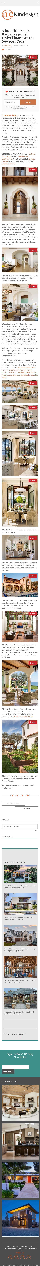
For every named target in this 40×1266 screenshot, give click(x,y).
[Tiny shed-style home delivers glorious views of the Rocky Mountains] (20, 1218)
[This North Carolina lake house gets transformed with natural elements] (20, 1103)
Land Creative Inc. (9, 164)
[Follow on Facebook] (10, 1257)
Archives (24, 1246)
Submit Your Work (9, 1248)
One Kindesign (7, 45)
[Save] (33, 57)
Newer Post (26, 808)
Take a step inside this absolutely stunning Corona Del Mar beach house (18, 918)
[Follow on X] (16, 1257)
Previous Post (14, 803)
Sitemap (20, 1249)
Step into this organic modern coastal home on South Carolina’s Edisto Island (20, 887)
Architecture (12, 47)
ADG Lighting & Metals (23, 716)
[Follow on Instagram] (28, 1257)
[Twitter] (12, 796)
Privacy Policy (22, 1248)
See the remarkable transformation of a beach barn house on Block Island (20, 981)
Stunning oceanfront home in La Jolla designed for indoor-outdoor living (18, 369)
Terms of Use (33, 1248)
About (9, 1246)
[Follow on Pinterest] (22, 1257)
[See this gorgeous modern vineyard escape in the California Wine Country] (20, 1141)
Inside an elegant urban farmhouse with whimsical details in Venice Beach (20, 374)
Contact (31, 1246)
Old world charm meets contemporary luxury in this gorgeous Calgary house (20, 950)
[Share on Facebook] (22, 796)
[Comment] (28, 796)
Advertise (16, 1246)
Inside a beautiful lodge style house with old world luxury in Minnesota (19, 1013)
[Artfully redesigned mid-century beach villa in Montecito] (20, 1180)
